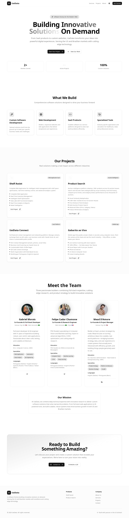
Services (91, 3)
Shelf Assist (69, 495)
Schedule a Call (73, 464)
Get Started (117, 3)
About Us (98, 495)
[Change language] (109, 3)
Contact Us (56, 464)
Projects (98, 3)
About (104, 3)
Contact (97, 503)
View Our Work (75, 51)
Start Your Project (54, 51)
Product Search (71, 498)
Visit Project (14, 209)
